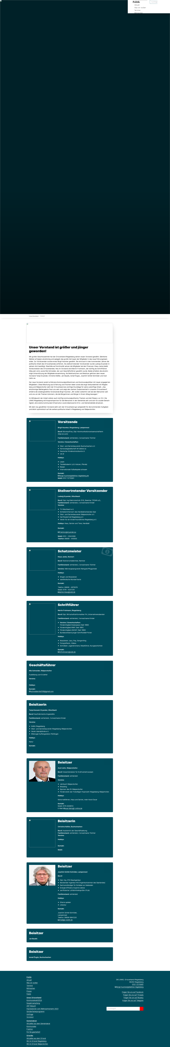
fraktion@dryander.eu (68, 532)
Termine (137, 10)
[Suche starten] (141, 1009)
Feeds (29, 994)
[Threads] (30, 3)
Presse (29, 991)
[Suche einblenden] (161, 3)
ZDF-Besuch (31, 1006)
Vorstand (30, 1017)
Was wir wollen (140, 8)
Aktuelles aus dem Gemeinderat (38, 1023)
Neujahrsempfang (33, 1003)
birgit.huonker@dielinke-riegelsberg (130, 987)
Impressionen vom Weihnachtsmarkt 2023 (42, 1009)
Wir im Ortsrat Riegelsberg (36, 1041)
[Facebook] (27, 3)
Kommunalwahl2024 (34, 1000)
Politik (29, 977)
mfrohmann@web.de (68, 652)
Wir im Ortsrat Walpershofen (37, 1044)
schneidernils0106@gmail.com (42, 691)
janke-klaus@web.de (67, 592)
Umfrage (30, 1014)
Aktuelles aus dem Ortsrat (36, 1038)
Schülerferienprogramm (35, 1011)
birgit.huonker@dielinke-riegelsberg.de (74, 476)
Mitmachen (138, 13)
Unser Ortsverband (33, 316)
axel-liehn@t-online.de (73, 808)
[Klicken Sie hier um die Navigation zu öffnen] (166, 3)
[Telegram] (36, 3)
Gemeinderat (32, 1021)
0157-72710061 (137, 984)
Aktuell (29, 980)
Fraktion (30, 1029)
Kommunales (31, 1026)
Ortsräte (30, 1035)
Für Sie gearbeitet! (33, 1032)
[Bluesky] (33, 3)
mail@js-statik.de (66, 920)
